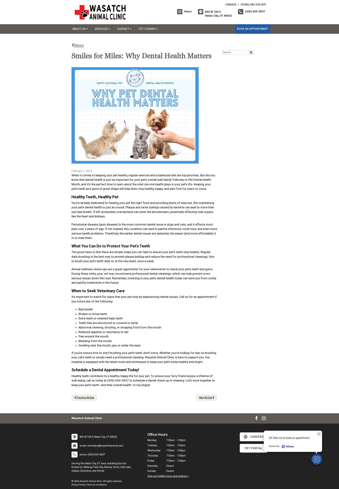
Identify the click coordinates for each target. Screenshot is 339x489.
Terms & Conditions (97, 484)
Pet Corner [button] (147, 29)
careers (257, 436)
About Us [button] (79, 29)
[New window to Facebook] (256, 419)
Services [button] (101, 29)
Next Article (206, 397)
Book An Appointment (252, 28)
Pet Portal (254, 448)
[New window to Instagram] (263, 419)
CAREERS (230, 4)
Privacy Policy (78, 484)
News (79, 45)
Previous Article (85, 397)
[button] (316, 459)
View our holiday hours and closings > (168, 476)
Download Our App (253, 4)
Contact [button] (123, 29)
